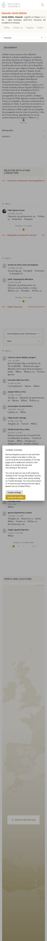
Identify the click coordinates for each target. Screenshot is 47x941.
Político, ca (18, 27)
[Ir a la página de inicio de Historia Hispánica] (13, 4)
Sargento (30, 27)
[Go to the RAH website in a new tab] (4, 4)
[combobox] (23, 37)
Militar (7, 27)
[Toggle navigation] (42, 5)
